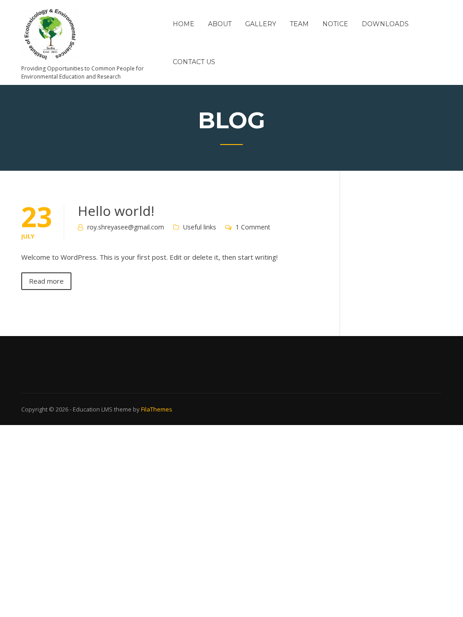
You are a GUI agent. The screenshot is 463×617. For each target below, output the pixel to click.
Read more (46, 280)
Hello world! (116, 210)
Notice (335, 24)
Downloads (385, 24)
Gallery (260, 24)
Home (183, 24)
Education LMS (93, 409)
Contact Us (194, 62)
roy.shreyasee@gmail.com (125, 227)
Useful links (199, 227)
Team (299, 24)
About (220, 24)
